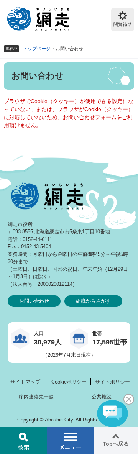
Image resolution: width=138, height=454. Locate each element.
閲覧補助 (122, 24)
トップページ (37, 48)
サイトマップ (25, 382)
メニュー (70, 440)
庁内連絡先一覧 (36, 397)
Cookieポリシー (69, 382)
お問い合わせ (34, 301)
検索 (23, 440)
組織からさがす (93, 301)
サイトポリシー (112, 382)
